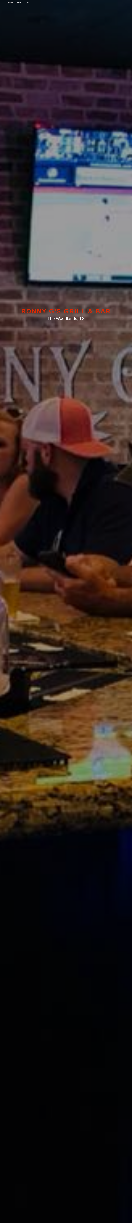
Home (10, 3)
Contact (29, 3)
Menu (18, 3)
